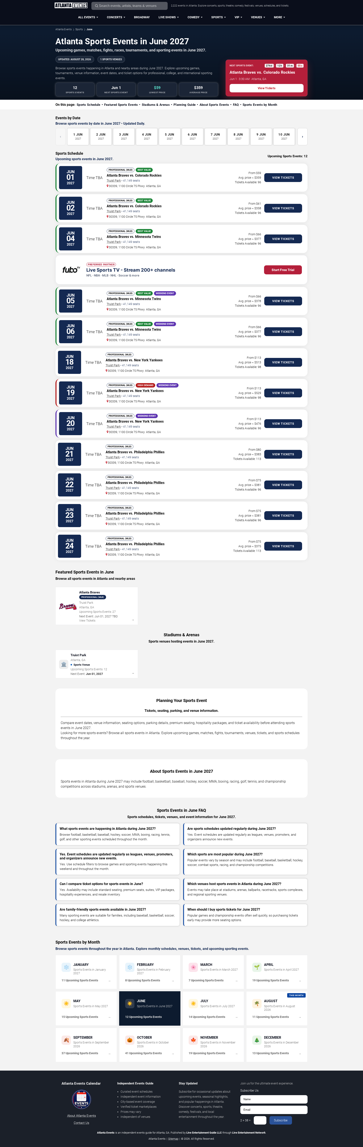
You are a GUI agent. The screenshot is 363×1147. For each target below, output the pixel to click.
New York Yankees (148, 360)
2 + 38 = (245, 1120)
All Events (86, 17)
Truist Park (114, 180)
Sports (217, 17)
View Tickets (266, 88)
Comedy (194, 17)
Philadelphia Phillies (149, 452)
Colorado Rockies (148, 175)
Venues (256, 17)
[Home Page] (71, 5)
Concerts (114, 17)
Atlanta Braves (118, 175)
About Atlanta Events (81, 1116)
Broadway (142, 17)
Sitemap (173, 1138)
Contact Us (81, 1123)
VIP (237, 17)
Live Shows (167, 17)
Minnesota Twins (148, 237)
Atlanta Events (63, 29)
